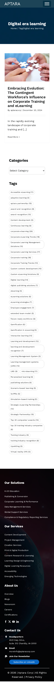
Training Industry (20, 435)
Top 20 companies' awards (25, 420)
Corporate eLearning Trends (25, 237)
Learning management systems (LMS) (24, 364)
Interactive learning (21, 336)
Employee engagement (22, 308)
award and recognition (22, 209)
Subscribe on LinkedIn (24, 662)
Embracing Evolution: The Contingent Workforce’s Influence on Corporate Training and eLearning (26, 97)
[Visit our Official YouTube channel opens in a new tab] (13, 621)
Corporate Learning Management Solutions (25, 244)
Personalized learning (22, 377)
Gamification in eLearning (24, 330)
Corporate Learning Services (25, 252)
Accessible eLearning (22, 192)
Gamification (18, 324)
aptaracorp (16, 110)
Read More (13, 137)
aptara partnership (21, 203)
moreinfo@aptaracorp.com (22, 651)
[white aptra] (12, 3)
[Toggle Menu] (47, 3)
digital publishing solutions (24, 285)
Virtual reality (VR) (21, 452)
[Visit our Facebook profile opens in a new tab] (5, 621)
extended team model (22, 313)
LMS (14, 371)
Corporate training (21, 258)
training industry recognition (25, 441)
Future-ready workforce (23, 319)
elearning (16, 291)
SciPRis (15, 394)
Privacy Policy (34, 676)
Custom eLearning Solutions (25, 274)
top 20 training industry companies (26, 427)
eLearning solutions (21, 297)
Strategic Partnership (22, 414)
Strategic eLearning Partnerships (25, 407)
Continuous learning (21, 226)
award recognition (21, 214)
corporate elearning (22, 231)
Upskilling (16, 446)
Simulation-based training (24, 399)
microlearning (29, 371)
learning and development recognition (22, 349)
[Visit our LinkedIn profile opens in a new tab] (17, 621)
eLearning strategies (21, 302)
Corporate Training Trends (24, 263)
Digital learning (19, 280)
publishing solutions (21, 383)
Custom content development (26, 269)
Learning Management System (26, 356)
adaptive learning (20, 198)
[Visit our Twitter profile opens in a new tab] (9, 621)
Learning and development (25, 341)
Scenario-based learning (23, 388)
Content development (22, 220)
